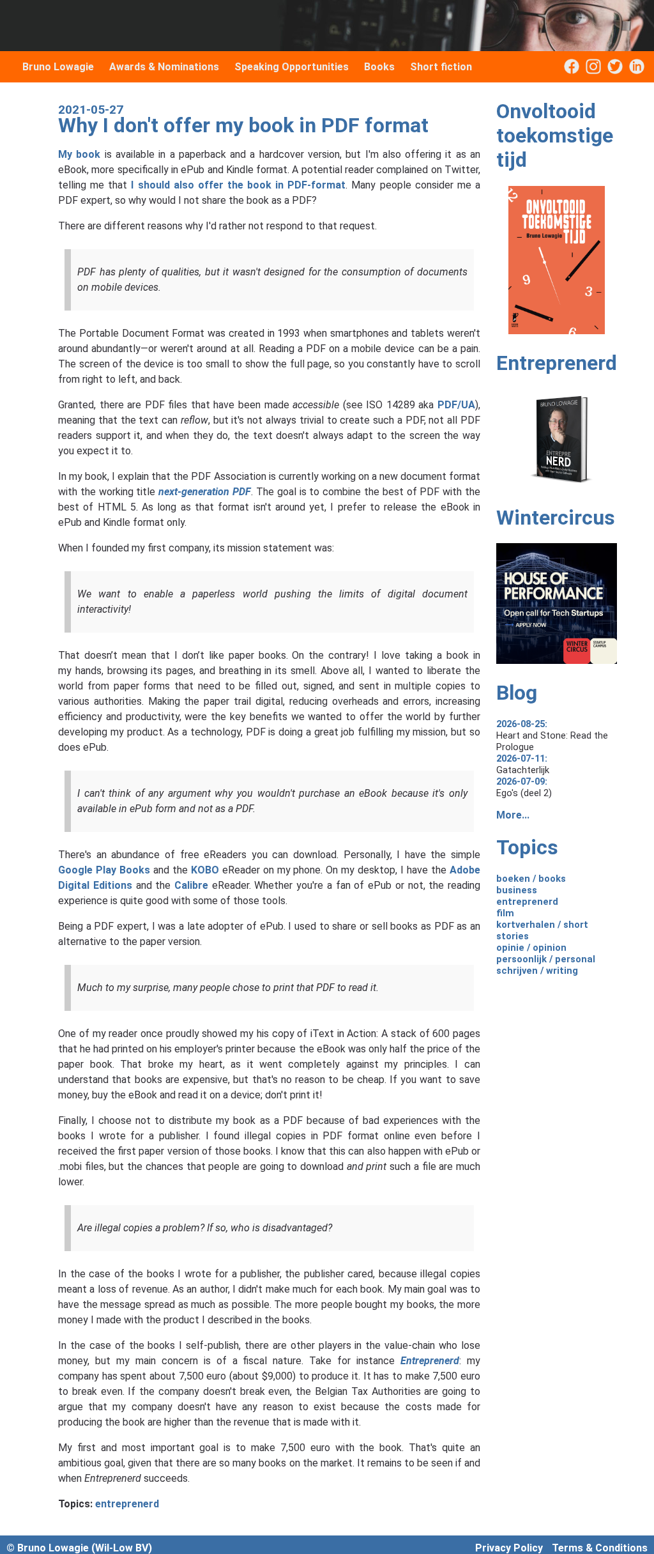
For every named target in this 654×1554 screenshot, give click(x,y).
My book (79, 154)
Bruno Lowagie (58, 67)
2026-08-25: (521, 724)
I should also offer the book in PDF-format (238, 185)
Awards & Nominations (164, 67)
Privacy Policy (509, 1548)
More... (512, 815)
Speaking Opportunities (291, 67)
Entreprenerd (429, 1361)
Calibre (191, 885)
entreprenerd (127, 1504)
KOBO (205, 870)
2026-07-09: (521, 781)
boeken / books (531, 878)
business (516, 890)
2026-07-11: (521, 758)
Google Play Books (104, 870)
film (505, 913)
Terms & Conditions (600, 1548)
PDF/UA (456, 405)
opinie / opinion (531, 947)
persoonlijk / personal (545, 959)
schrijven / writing (537, 970)
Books (379, 67)
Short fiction (441, 67)
